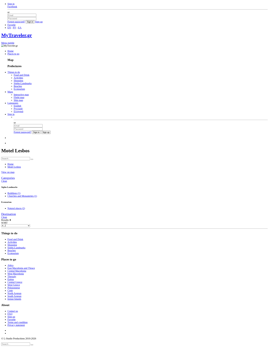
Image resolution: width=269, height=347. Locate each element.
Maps (10, 91)
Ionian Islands (14, 299)
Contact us (12, 311)
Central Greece (14, 282)
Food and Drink (21, 75)
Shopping (18, 80)
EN (9, 27)
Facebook (12, 6)
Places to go (13, 53)
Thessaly (11, 276)
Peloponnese (13, 287)
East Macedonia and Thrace (21, 268)
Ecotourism (19, 89)
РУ (14, 27)
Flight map (19, 97)
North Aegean (14, 293)
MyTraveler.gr (16, 35)
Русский (18, 108)
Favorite (11, 25)
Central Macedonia (16, 271)
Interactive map (21, 94)
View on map (7, 172)
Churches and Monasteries (22, 196)
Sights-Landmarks (23, 83)
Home (10, 51)
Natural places (16, 208)
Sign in (10, 3)
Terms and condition (17, 322)
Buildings (13, 193)
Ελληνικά (18, 111)
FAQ (9, 314)
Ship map (18, 100)
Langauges (12, 103)
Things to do (13, 72)
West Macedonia (15, 273)
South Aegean (14, 296)
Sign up (39, 21)
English (17, 106)
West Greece (13, 285)
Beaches (18, 86)
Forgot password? (16, 21)
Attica (10, 265)
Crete (10, 290)
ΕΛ (19, 27)
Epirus (10, 279)
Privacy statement (16, 325)
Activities (18, 77)
